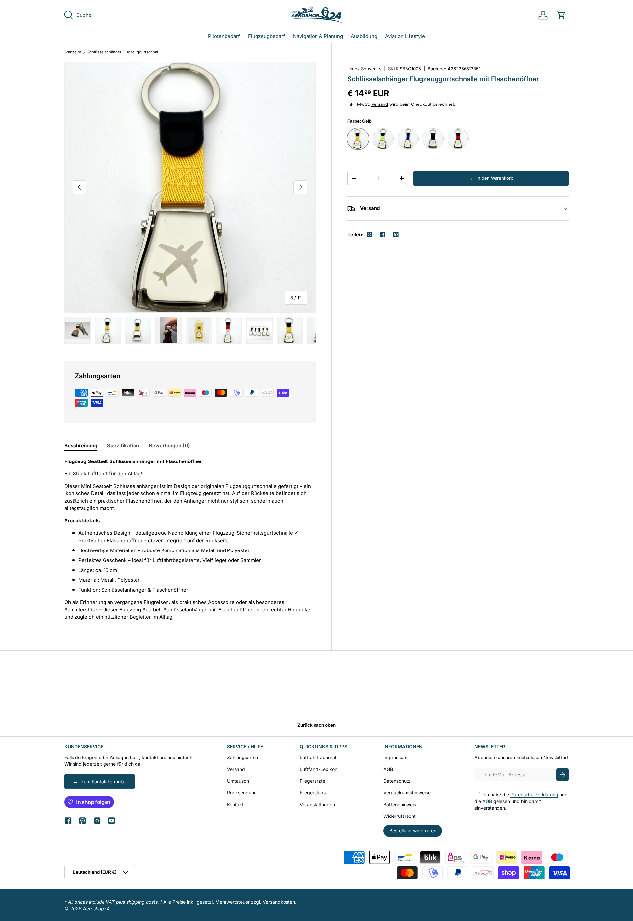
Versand (379, 104)
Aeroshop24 (96, 908)
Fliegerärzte (312, 781)
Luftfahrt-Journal (318, 757)
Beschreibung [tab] (80, 445)
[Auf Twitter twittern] (369, 234)
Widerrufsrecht (399, 816)
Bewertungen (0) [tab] (169, 445)
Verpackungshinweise (407, 792)
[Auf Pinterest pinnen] (395, 234)
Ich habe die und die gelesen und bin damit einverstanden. (521, 801)
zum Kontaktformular (103, 781)
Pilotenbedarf (224, 36)
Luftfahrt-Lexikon (318, 769)
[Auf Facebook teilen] (382, 234)
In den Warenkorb (494, 178)
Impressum (395, 757)
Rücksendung (242, 792)
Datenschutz (397, 781)
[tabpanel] (190, 539)
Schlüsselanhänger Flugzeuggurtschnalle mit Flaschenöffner (124, 52)
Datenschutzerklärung (534, 794)
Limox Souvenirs (364, 68)
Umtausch (238, 781)
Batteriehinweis (399, 804)
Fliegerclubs (313, 792)
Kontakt (235, 804)
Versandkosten (279, 902)
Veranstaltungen (317, 804)
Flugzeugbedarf (266, 36)
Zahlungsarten (242, 757)
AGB (388, 769)
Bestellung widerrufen (412, 830)
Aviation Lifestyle (405, 36)
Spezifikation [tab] (123, 445)
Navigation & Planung (318, 36)
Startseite (72, 52)
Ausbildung (364, 36)
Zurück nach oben (316, 725)
